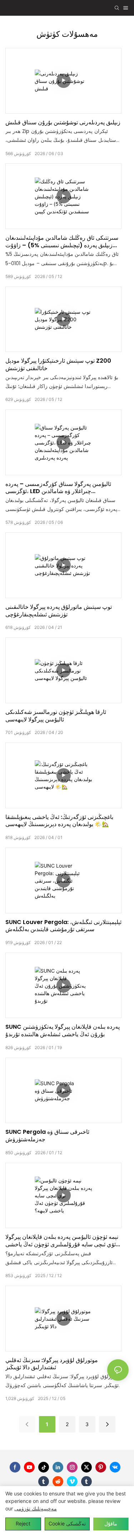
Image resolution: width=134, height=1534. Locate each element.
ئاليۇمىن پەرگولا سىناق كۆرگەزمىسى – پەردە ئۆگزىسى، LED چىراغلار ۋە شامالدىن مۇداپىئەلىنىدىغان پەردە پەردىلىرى (58, 488)
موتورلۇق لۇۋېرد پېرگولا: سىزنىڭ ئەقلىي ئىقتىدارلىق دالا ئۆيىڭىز (51, 1364)
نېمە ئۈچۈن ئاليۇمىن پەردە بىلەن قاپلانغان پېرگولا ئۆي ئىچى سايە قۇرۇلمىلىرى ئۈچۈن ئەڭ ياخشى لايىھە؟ (61, 1240)
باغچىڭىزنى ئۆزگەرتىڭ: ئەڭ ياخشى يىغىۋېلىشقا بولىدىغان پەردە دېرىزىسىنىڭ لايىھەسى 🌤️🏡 (59, 821)
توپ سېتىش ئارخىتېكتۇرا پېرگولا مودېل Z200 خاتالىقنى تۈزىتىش (58, 364)
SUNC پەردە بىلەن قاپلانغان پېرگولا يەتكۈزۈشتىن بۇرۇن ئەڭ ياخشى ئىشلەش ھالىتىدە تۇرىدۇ (62, 1030)
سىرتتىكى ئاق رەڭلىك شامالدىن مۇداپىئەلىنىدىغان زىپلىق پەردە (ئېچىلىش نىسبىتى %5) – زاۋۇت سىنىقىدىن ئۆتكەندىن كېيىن (61, 241)
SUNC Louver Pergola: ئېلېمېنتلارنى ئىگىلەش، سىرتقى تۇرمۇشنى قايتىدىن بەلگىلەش (63, 926)
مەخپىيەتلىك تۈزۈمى (35, 1508)
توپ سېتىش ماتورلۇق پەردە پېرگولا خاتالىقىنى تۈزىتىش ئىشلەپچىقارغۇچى (58, 611)
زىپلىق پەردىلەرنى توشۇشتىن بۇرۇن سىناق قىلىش (62, 122)
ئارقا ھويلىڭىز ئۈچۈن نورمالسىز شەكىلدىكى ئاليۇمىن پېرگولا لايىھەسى (55, 716)
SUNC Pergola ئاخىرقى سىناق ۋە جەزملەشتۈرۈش (47, 1135)
